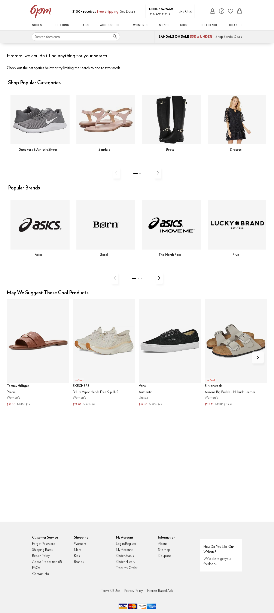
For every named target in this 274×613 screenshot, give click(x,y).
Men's (164, 25)
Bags (85, 25)
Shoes (37, 25)
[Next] (157, 173)
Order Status (125, 556)
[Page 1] (135, 173)
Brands (235, 25)
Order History (125, 562)
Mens (78, 550)
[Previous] (116, 173)
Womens (80, 544)
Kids (77, 556)
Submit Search (115, 36)
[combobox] (76, 37)
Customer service (222, 11)
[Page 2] (140, 173)
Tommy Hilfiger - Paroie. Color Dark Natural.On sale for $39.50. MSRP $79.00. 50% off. (38, 353)
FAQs (36, 568)
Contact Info (40, 574)
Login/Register (126, 544)
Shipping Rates (42, 550)
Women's (140, 25)
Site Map (164, 550)
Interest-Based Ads (160, 591)
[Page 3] (141, 278)
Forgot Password (43, 544)
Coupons (164, 556)
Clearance (209, 25)
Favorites (231, 11)
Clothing (61, 25)
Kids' (184, 25)
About (162, 544)
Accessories (111, 25)
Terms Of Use (110, 591)
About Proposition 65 (47, 562)
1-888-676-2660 (161, 9)
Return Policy (41, 556)
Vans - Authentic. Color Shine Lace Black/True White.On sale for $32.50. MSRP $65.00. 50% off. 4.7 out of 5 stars (170, 353)
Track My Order (126, 568)
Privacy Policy (133, 591)
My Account (213, 11)
